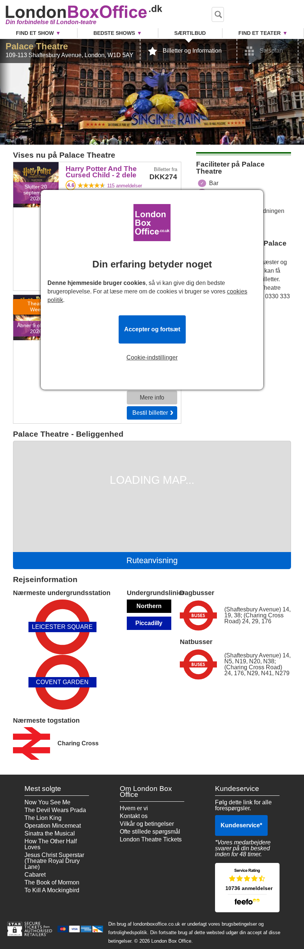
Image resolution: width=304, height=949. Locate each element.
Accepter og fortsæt (152, 329)
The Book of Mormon (51, 882)
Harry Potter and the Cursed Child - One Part (36, 311)
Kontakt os (134, 816)
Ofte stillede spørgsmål (150, 831)
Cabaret (35, 874)
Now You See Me (47, 802)
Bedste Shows (114, 33)
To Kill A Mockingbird (51, 890)
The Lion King (43, 818)
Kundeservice (241, 825)
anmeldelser (124, 185)
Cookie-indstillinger (152, 358)
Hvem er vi (134, 808)
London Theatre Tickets (151, 839)
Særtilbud (190, 33)
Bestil (150, 413)
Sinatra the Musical (49, 833)
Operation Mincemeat (52, 825)
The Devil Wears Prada (55, 810)
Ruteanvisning (152, 560)
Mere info (152, 397)
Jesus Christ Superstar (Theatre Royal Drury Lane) (54, 861)
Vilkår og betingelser (147, 824)
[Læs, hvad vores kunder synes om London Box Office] (247, 887)
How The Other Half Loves (50, 844)
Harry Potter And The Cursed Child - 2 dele (35, 178)
